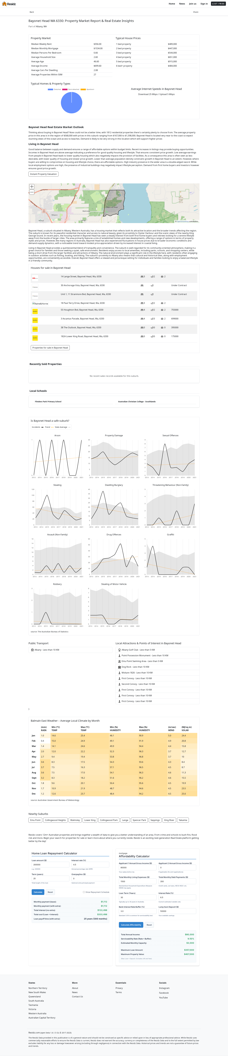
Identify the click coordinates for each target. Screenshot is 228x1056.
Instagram (164, 988)
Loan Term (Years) (131, 897)
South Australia (36, 1000)
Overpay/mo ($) (83, 878)
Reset (50, 892)
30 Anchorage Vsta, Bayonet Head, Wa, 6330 (83, 285)
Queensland (34, 996)
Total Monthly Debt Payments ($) (173, 881)
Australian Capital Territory (41, 1017)
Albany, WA (41, 26)
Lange (125, 820)
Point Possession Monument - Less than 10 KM (144, 655)
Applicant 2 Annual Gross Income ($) (175, 867)
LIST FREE (218, 3)
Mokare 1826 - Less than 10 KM (137, 672)
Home (172, 3)
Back (32, 12)
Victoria (32, 1009)
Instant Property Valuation (43, 174)
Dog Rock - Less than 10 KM (135, 666)
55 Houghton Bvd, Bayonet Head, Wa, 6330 (82, 309)
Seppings (155, 820)
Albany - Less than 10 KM (46, 649)
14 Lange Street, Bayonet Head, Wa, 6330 (81, 276)
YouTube (163, 997)
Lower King (90, 820)
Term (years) (40, 878)
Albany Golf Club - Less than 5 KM (138, 649)
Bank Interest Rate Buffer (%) (136, 911)
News (182, 3)
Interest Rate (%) (170, 897)
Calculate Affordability (131, 925)
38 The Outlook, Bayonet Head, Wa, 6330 (81, 327)
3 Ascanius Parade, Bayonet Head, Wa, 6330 (82, 318)
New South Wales (37, 992)
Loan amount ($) (39, 864)
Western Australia (37, 1013)
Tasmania (33, 1005)
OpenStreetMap (183, 221)
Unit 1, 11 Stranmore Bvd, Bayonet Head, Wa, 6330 (86, 294)
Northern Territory (37, 988)
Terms (119, 992)
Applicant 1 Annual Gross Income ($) (135, 867)
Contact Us (77, 996)
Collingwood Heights (55, 820)
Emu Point (35, 820)
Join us (192, 3)
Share (195, 12)
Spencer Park (139, 820)
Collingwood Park (109, 820)
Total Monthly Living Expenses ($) (135, 882)
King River (169, 820)
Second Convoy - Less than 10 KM (138, 684)
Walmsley (75, 820)
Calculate (38, 892)
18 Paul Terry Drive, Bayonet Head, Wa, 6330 (83, 303)
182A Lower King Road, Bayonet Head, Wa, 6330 (84, 336)
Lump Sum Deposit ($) (169, 911)
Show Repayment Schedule (97, 892)
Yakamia (183, 820)
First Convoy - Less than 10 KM (136, 678)
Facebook (164, 992)
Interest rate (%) (82, 864)
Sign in (204, 3)
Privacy (119, 988)
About (75, 988)
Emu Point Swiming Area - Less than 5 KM (142, 661)
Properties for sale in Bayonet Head (50, 347)
